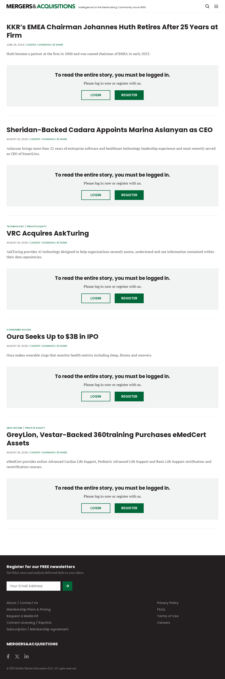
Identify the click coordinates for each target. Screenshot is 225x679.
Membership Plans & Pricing (29, 609)
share (59, 44)
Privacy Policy (168, 603)
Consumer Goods (19, 329)
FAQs (161, 609)
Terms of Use (167, 616)
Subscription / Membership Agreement (38, 629)
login (96, 95)
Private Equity (37, 226)
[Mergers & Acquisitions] (41, 6)
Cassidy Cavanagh (38, 44)
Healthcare (14, 428)
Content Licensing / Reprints (29, 622)
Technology (15, 226)
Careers (163, 622)
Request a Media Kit (22, 616)
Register (129, 95)
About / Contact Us (22, 603)
